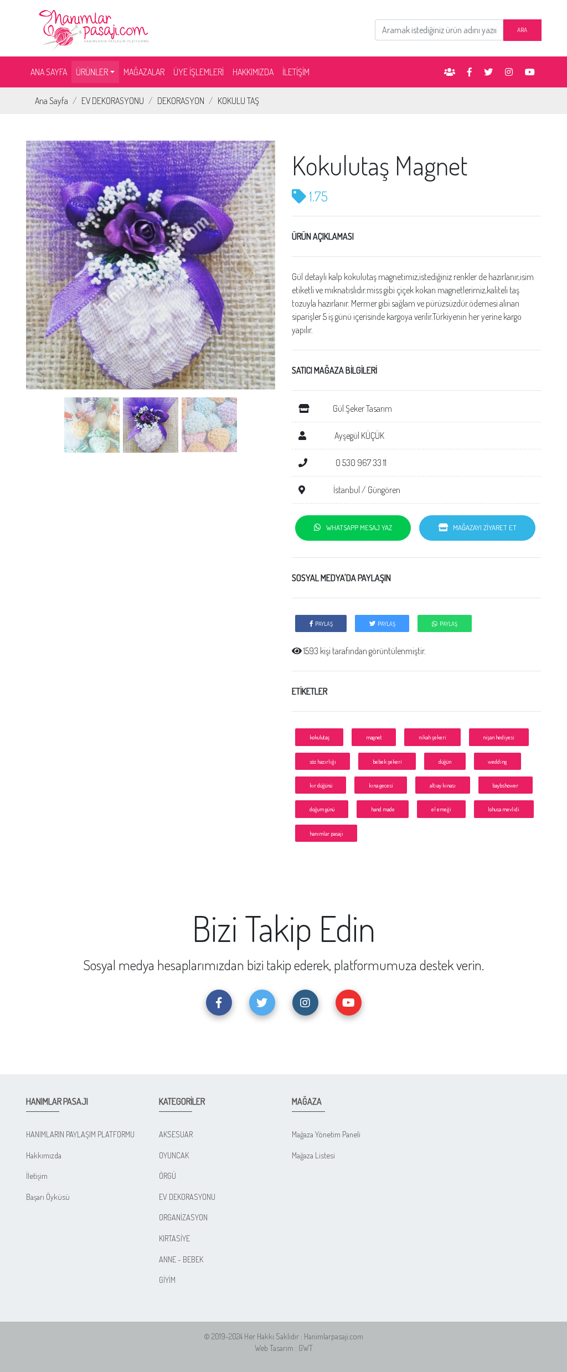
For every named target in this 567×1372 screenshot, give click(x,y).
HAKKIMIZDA (253, 71)
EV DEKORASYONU (112, 100)
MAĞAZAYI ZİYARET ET (482, 527)
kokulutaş (319, 737)
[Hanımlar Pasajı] (95, 27)
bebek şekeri (387, 761)
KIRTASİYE (174, 1238)
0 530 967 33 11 (360, 462)
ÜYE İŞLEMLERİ (198, 71)
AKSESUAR (176, 1134)
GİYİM (167, 1280)
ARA (522, 29)
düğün (445, 761)
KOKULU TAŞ (238, 100)
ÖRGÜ (167, 1176)
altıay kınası (443, 785)
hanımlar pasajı (326, 833)
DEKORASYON (180, 100)
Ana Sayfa (51, 100)
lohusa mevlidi (503, 808)
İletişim (37, 1176)
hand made (383, 808)
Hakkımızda (43, 1155)
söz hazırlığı (323, 761)
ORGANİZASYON (183, 1217)
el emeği (441, 808)
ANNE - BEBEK (181, 1259)
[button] (45, 298)
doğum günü (322, 808)
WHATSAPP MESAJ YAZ (356, 527)
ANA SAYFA (50, 71)
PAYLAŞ (323, 623)
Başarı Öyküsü (48, 1197)
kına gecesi (381, 785)
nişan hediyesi (498, 737)
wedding (497, 761)
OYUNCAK (174, 1155)
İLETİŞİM (296, 71)
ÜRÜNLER (92, 71)
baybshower (505, 785)
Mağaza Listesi (313, 1155)
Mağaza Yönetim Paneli (326, 1134)
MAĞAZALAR (143, 71)
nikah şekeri (432, 737)
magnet (374, 737)
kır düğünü (321, 785)
